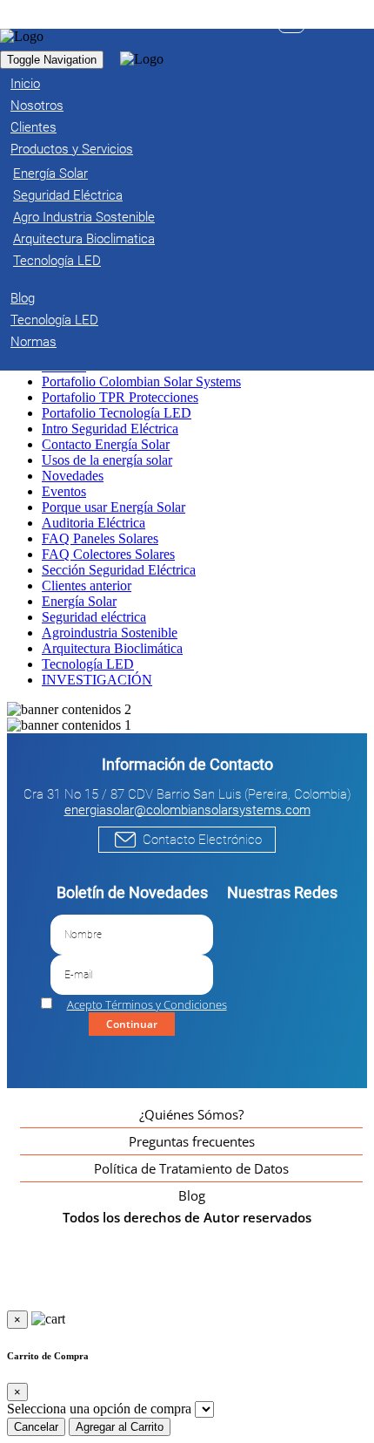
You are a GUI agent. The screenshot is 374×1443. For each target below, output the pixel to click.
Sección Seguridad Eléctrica (119, 569)
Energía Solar (79, 601)
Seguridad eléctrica (94, 616)
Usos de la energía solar (107, 460)
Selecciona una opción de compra (99, 1408)
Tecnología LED (88, 664)
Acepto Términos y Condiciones (147, 1004)
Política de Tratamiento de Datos (191, 1168)
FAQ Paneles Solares (100, 538)
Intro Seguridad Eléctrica (110, 428)
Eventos (64, 491)
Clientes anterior (86, 585)
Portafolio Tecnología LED (116, 412)
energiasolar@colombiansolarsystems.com (187, 810)
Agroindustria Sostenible (109, 632)
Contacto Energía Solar (106, 444)
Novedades (73, 475)
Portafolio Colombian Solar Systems (141, 381)
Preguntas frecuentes (192, 1141)
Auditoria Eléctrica (93, 522)
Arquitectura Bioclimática (112, 648)
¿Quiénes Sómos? (191, 1114)
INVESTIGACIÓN (97, 679)
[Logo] (21, 36)
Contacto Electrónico (202, 839)
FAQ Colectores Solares (108, 554)
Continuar (131, 1024)
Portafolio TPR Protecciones (120, 397)
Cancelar (36, 1426)
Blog (191, 1195)
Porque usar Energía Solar (113, 507)
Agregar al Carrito (120, 1426)
